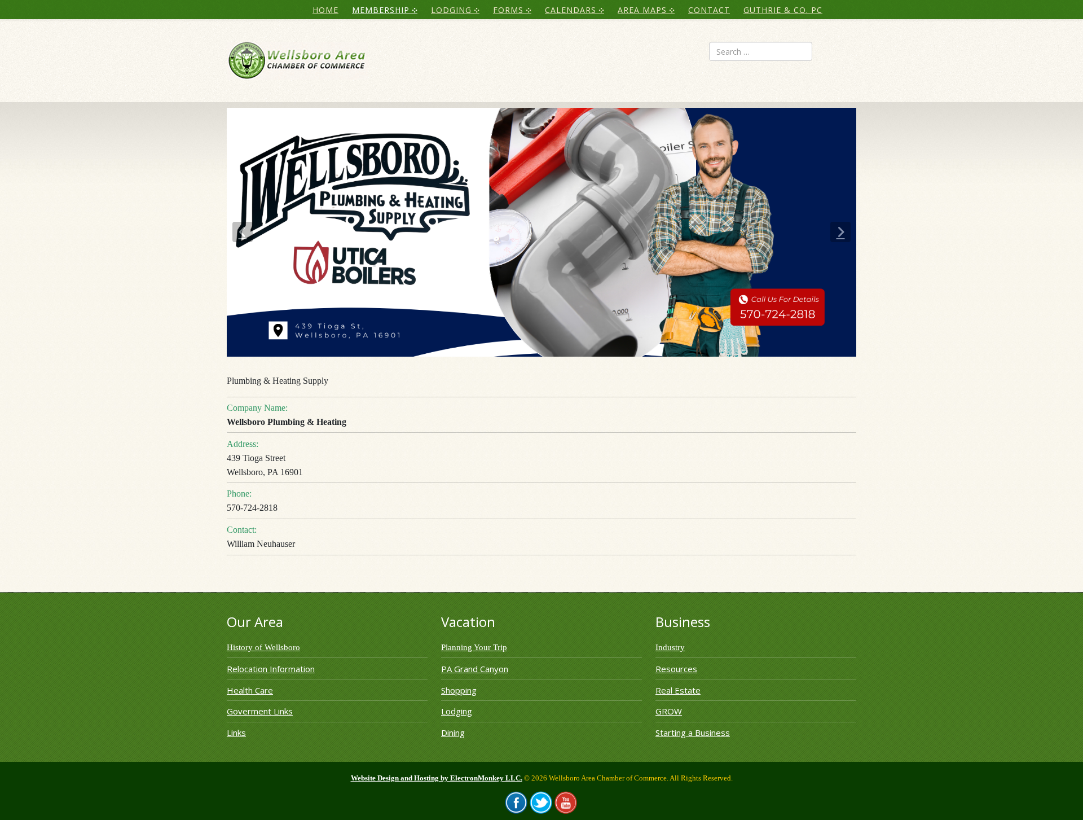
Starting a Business (692, 732)
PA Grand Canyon (474, 668)
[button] (242, 232)
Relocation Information (271, 668)
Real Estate (678, 690)
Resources (676, 668)
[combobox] (760, 51)
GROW (668, 711)
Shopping (459, 690)
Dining (453, 732)
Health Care (250, 690)
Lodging (456, 711)
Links (236, 732)
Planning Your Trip (474, 647)
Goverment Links (260, 711)
